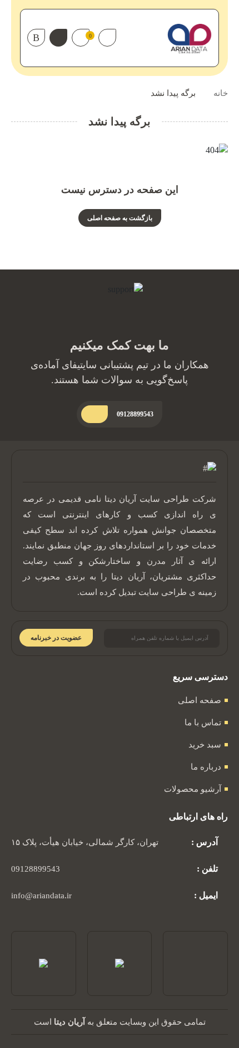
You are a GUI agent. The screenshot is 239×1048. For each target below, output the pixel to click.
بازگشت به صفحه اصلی (119, 218)
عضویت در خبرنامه (56, 638)
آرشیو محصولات (192, 789)
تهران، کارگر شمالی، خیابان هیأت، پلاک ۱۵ (84, 842)
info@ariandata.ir (41, 895)
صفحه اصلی (199, 700)
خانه (220, 93)
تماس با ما (203, 722)
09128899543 (35, 868)
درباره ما (206, 766)
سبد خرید (204, 744)
